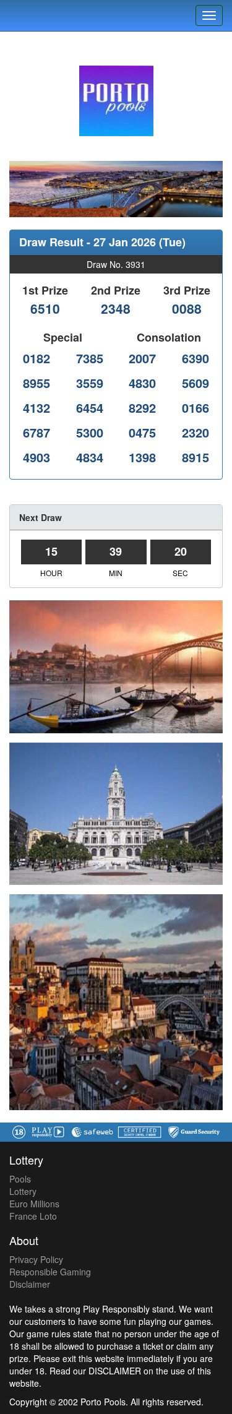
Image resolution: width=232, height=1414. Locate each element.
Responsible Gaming (50, 1271)
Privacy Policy (36, 1259)
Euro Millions (34, 1203)
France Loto (33, 1216)
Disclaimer (29, 1284)
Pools (20, 1179)
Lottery (23, 1191)
